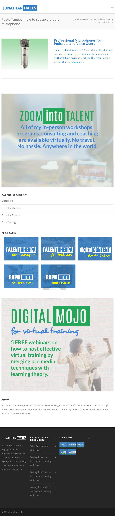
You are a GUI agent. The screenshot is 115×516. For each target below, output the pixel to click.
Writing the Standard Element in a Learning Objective (40, 491)
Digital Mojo (7, 200)
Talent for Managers (11, 208)
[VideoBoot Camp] (56, 278)
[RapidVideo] (19, 278)
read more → (78, 62)
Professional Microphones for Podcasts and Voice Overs (77, 42)
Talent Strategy (8, 222)
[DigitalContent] (93, 251)
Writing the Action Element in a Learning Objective (40, 461)
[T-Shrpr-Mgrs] (19, 251)
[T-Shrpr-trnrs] (56, 251)
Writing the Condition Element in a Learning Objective (40, 476)
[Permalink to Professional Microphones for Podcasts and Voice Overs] (24, 54)
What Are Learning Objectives (39, 448)
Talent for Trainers (10, 215)
